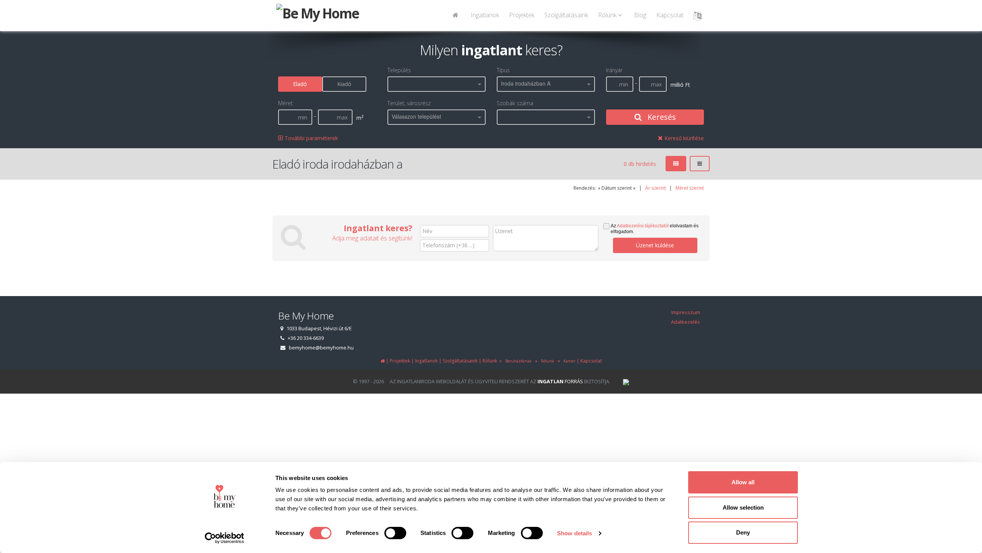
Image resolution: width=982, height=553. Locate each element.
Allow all (743, 482)
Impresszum (685, 312)
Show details (574, 533)
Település (399, 70)
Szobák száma (515, 103)
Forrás (560, 381)
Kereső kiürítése (683, 138)
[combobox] (436, 84)
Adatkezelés (685, 321)
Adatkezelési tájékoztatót (643, 225)
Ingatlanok (485, 15)
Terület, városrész (409, 103)
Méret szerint (690, 188)
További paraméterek (310, 138)
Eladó (300, 84)
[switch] (395, 533)
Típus (503, 70)
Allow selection (743, 507)
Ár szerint (655, 188)
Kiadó (344, 84)
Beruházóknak (517, 361)
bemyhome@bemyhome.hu (321, 347)
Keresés (661, 117)
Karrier (568, 361)
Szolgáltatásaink (566, 15)
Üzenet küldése (655, 245)
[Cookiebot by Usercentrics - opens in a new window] (224, 538)
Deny (743, 532)
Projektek (521, 15)
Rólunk (546, 361)
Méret (285, 103)
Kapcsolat (670, 15)
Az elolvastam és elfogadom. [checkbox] (655, 228)
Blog (640, 15)
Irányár (614, 70)
